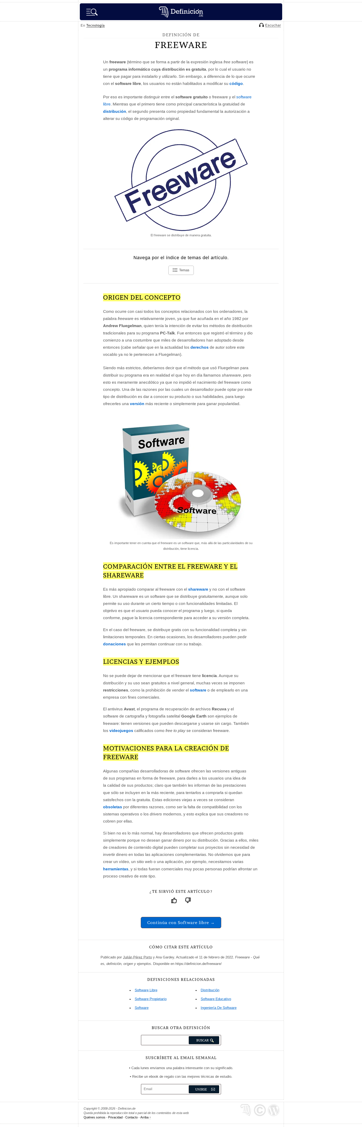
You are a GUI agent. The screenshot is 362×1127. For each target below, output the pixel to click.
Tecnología (95, 25)
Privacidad (115, 1117)
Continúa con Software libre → (181, 922)
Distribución (210, 990)
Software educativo (216, 999)
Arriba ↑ (145, 1117)
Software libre (146, 990)
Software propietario (151, 999)
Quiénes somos (94, 1117)
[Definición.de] (181, 11)
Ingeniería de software (219, 1008)
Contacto (131, 1117)
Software (142, 1008)
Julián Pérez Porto (137, 957)
